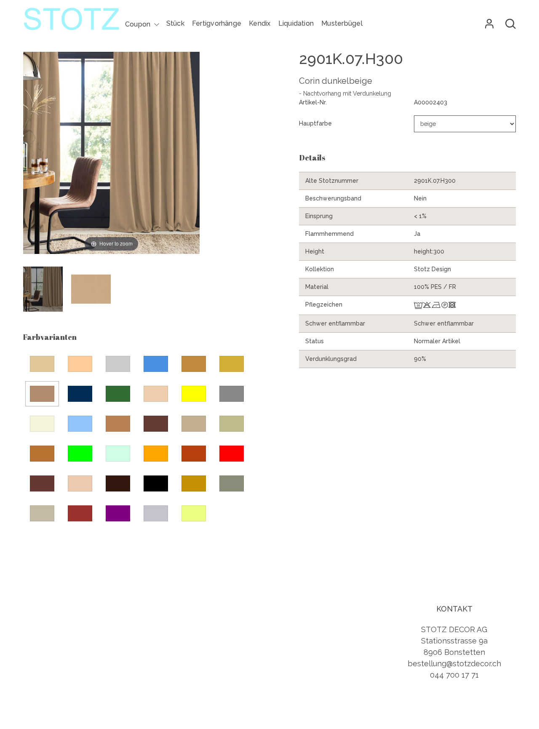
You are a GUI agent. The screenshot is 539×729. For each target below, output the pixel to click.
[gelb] (193, 394)
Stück (175, 23)
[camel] (193, 364)
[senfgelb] (193, 483)
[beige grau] (118, 364)
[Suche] (510, 24)
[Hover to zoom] (111, 158)
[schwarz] (156, 483)
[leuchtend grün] (80, 454)
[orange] (156, 454)
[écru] (156, 394)
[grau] (231, 394)
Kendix (259, 23)
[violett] (118, 513)
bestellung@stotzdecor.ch (454, 663)
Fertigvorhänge (216, 23)
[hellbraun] (118, 424)
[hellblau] (80, 424)
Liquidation (296, 23)
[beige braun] (80, 364)
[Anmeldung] (489, 24)
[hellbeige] (42, 424)
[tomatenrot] (80, 513)
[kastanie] (156, 424)
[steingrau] (231, 483)
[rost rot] (193, 454)
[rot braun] (42, 483)
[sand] (80, 483)
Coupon (137, 24)
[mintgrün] (118, 454)
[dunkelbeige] (42, 394)
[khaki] (193, 424)
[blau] (156, 364)
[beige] (42, 364)
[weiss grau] (156, 513)
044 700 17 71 (454, 674)
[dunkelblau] (80, 394)
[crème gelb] (231, 364)
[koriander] (231, 424)
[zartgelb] (193, 513)
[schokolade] (118, 483)
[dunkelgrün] (118, 394)
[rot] (231, 454)
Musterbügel (342, 23)
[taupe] (42, 513)
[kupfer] (42, 454)
